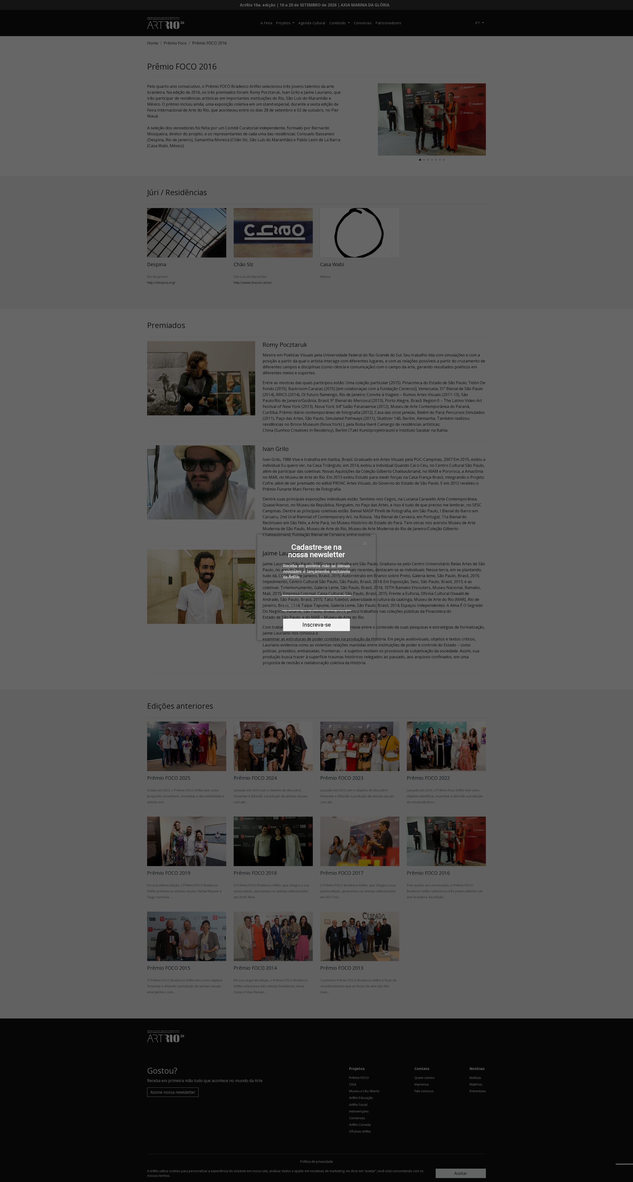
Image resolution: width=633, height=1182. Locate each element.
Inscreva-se (316, 625)
